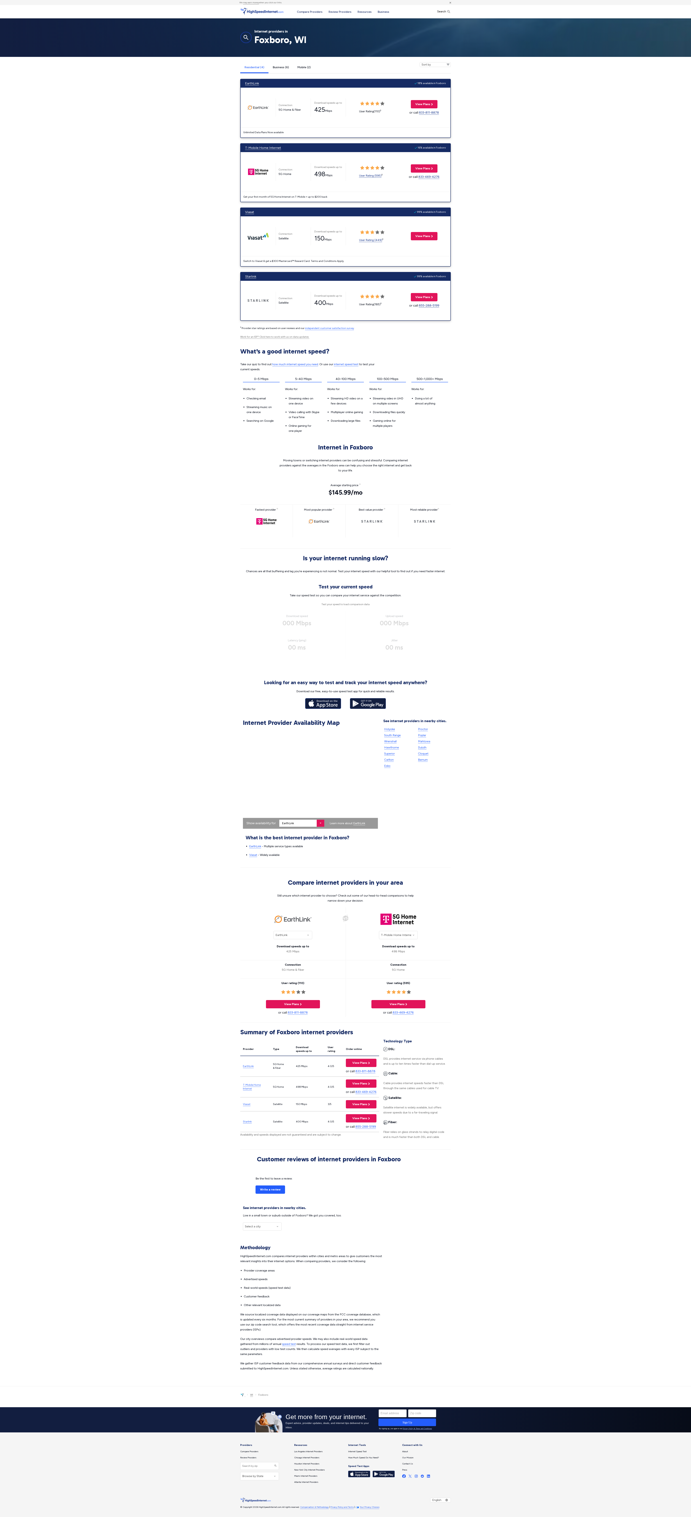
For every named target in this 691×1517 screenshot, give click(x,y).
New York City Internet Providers (309, 1470)
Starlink (250, 276)
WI (251, 1394)
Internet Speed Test (357, 1451)
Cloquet (423, 753)
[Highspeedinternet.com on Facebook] (404, 1477)
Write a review (270, 1189)
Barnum (423, 759)
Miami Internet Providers (305, 1476)
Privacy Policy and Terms (342, 1507)
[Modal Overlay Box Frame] (345, 1419)
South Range (392, 735)
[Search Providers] (275, 1466)
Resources (365, 11)
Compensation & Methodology (314, 1507)
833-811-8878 (429, 112)
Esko (387, 765)
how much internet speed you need (295, 364)
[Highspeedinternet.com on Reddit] (422, 1477)
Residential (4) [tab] (254, 67)
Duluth (422, 747)
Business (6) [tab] (281, 67)
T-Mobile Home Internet (263, 148)
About (405, 1451)
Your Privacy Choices (369, 1507)
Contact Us (407, 1463)
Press (404, 1470)
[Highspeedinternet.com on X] (410, 1477)
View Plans (420, 104)
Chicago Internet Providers (306, 1457)
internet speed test (346, 364)
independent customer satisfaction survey (329, 328)
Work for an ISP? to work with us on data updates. (274, 336)
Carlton (389, 759)
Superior (389, 753)
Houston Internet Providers (306, 1463)
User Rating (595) (370, 175)
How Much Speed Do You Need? (363, 1457)
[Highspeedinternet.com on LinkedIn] (428, 1477)
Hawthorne (391, 747)
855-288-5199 (429, 305)
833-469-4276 (428, 177)
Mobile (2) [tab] (304, 67)
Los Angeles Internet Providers (308, 1451)
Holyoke (389, 729)
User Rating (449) (370, 240)
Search (442, 11)
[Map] (310, 778)
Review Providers (340, 11)
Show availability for (261, 823)
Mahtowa (424, 741)
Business (383, 11)
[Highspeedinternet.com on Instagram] (416, 1477)
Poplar (422, 735)
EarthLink (252, 83)
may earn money (251, 2)
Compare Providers (309, 11)
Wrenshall (390, 741)
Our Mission (408, 1457)
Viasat (249, 212)
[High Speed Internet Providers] (261, 11)
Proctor (423, 729)
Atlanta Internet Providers (306, 1482)
